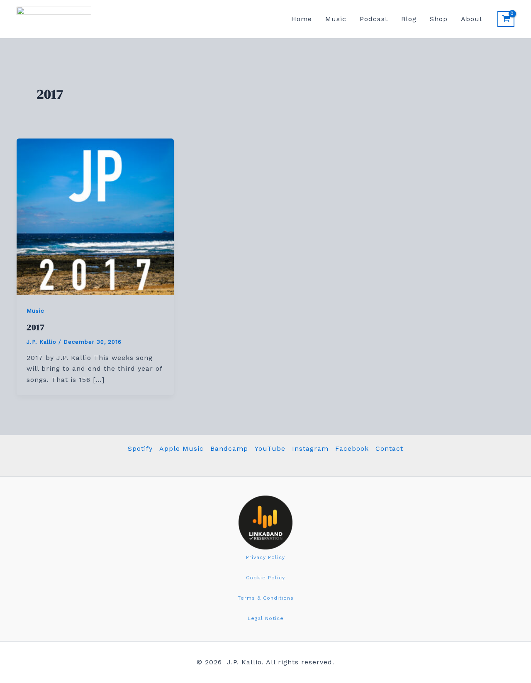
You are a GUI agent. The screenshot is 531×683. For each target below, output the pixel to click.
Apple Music (181, 448)
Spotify (140, 448)
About (471, 19)
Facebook (352, 448)
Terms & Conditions (266, 598)
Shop (439, 19)
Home (301, 19)
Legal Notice (266, 618)
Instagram (310, 448)
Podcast (374, 19)
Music (335, 19)
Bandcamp (229, 448)
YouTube (270, 448)
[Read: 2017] (95, 216)
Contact (389, 448)
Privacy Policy (265, 557)
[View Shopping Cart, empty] (505, 19)
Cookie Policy (265, 578)
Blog (409, 19)
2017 (36, 327)
